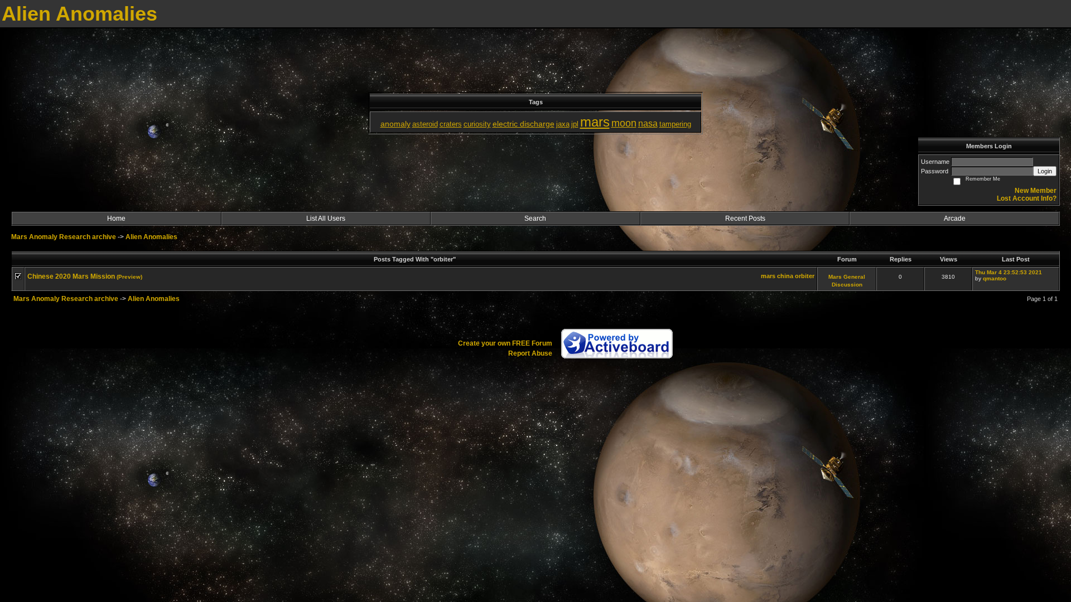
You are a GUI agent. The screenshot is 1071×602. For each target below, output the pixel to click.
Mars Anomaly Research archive (63, 237)
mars (768, 276)
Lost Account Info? (1026, 198)
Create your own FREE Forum (505, 343)
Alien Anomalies (151, 237)
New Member (1035, 191)
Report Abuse (530, 353)
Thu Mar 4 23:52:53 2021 (1008, 272)
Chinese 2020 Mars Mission (71, 276)
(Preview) (129, 277)
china (785, 276)
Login (1045, 171)
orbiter (804, 276)
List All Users (325, 218)
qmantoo (994, 278)
